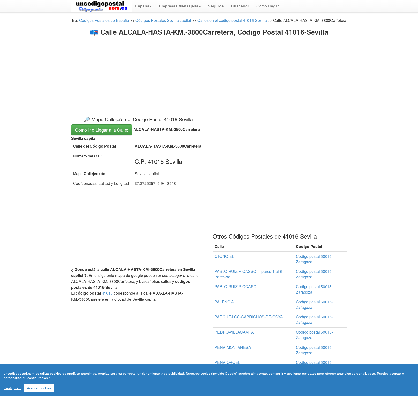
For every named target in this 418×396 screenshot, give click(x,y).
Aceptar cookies (39, 388)
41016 (107, 293)
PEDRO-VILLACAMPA (234, 332)
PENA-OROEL (227, 362)
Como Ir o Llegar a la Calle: (101, 130)
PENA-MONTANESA (233, 347)
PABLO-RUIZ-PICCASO (235, 286)
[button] (143, 6)
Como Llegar (267, 6)
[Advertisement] (209, 72)
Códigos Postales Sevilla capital (163, 20)
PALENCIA (224, 302)
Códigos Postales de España (104, 20)
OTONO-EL (224, 256)
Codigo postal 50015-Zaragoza (314, 259)
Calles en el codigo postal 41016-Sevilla (232, 20)
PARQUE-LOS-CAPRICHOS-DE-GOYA (249, 317)
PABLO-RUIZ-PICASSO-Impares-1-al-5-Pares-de (249, 274)
